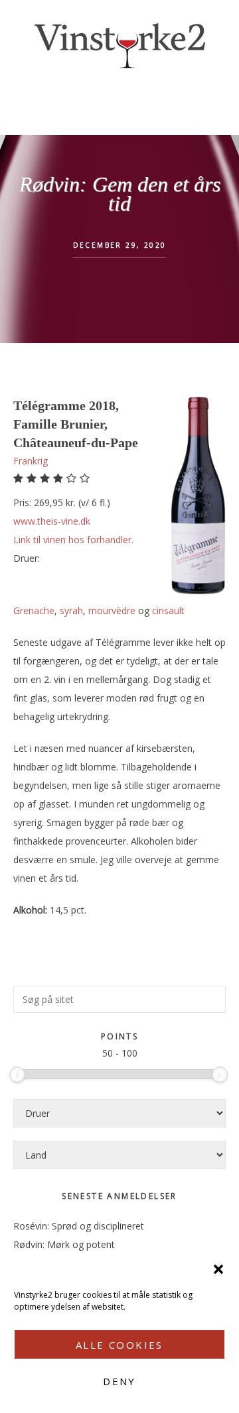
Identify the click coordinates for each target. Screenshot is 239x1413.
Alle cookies (119, 1344)
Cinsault (168, 610)
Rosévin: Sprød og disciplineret (78, 1226)
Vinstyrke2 (119, 43)
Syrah (71, 610)
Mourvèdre (111, 610)
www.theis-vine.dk (51, 521)
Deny (119, 1381)
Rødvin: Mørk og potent (64, 1244)
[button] (218, 1269)
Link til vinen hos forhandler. (73, 539)
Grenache (33, 610)
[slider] (17, 1074)
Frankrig (30, 460)
